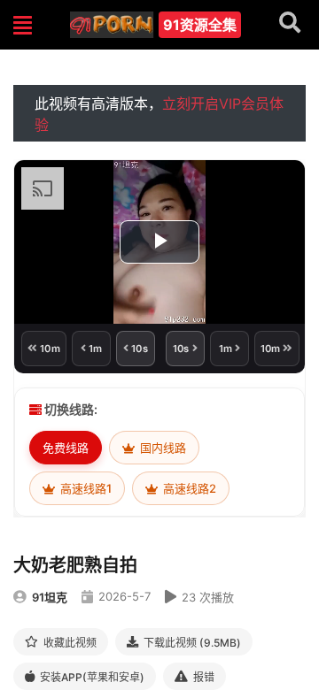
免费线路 (66, 448)
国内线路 (161, 448)
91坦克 (49, 597)
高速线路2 (188, 488)
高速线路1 (85, 488)
